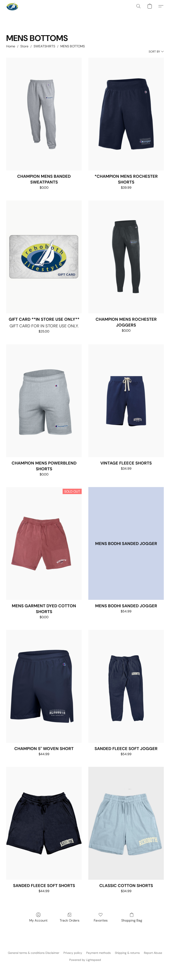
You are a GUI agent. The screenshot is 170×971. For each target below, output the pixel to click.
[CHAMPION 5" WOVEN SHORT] (44, 686)
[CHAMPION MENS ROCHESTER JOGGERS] (126, 256)
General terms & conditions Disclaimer (33, 953)
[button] (12, 6)
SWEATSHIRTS (44, 46)
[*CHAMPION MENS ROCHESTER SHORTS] (126, 114)
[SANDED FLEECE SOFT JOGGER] (126, 686)
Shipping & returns (127, 953)
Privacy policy (72, 953)
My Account (38, 920)
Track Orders (69, 920)
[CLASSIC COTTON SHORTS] (126, 823)
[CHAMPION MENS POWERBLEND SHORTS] (44, 400)
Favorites (101, 920)
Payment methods (98, 953)
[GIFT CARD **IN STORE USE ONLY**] (44, 256)
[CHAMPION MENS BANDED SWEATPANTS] (44, 114)
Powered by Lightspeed (85, 960)
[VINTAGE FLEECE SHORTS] (126, 400)
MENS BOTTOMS (72, 46)
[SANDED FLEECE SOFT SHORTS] (44, 823)
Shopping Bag (131, 920)
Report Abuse (153, 953)
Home (10, 46)
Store (24, 46)
